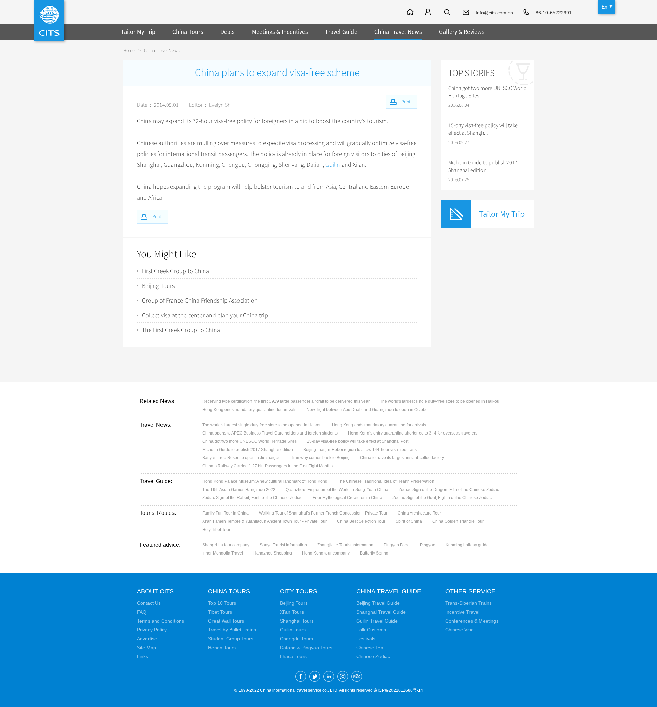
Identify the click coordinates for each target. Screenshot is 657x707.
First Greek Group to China (175, 271)
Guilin (332, 165)
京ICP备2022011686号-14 (398, 690)
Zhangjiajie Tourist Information (345, 545)
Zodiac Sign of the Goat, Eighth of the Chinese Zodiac (442, 497)
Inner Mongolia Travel (222, 553)
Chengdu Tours (296, 638)
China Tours (187, 32)
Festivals (365, 638)
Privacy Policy (152, 629)
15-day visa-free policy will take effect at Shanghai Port (357, 441)
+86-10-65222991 (552, 12)
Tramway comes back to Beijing (320, 457)
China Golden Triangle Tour (458, 521)
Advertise (147, 638)
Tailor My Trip (138, 32)
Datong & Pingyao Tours (306, 647)
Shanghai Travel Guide (381, 612)
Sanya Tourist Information (283, 545)
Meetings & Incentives (280, 32)
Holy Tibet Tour (216, 529)
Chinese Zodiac (373, 656)
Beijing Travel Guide (378, 603)
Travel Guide (341, 32)
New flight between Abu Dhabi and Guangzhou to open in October (368, 409)
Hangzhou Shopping (272, 553)
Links (142, 656)
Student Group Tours (230, 638)
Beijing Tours (158, 286)
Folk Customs (371, 629)
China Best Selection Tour (361, 521)
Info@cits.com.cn (494, 12)
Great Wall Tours (226, 621)
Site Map (146, 647)
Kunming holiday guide (467, 545)
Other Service (470, 591)
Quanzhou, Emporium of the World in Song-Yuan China (337, 489)
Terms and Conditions (160, 621)
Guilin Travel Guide (377, 621)
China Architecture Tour (419, 513)
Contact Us (149, 603)
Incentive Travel (462, 612)
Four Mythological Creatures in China (347, 497)
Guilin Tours (293, 629)
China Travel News (398, 32)
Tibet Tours (220, 612)
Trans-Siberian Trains (468, 603)
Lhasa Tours (293, 656)
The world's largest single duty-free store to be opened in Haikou (439, 401)
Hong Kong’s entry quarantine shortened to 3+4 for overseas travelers (412, 433)
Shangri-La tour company (225, 545)
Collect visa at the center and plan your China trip (205, 315)
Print (156, 216)
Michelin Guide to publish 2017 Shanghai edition (482, 166)
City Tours (298, 591)
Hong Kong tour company (326, 553)
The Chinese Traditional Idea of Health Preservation (386, 481)
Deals (227, 32)
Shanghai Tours (297, 621)
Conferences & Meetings (472, 621)
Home (129, 50)
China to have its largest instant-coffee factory (402, 457)
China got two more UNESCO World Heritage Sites (487, 92)
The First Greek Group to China (181, 330)
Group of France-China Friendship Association (200, 300)
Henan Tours (222, 647)
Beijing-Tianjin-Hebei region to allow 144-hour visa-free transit (361, 449)
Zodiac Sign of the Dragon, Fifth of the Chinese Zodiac (449, 489)
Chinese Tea (369, 647)
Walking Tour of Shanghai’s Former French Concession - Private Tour (323, 513)
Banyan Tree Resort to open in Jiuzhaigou (241, 457)
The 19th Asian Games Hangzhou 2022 (238, 489)
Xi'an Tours (292, 612)
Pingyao (427, 545)
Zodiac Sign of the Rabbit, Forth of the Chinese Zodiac (252, 497)
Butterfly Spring (374, 553)
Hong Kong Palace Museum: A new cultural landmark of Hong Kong (264, 481)
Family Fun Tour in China (225, 513)
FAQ (141, 612)
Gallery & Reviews (462, 32)
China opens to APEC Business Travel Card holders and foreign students (270, 433)
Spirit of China (409, 521)
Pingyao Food (397, 545)
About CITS (155, 591)
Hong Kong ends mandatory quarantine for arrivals (249, 409)
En (604, 7)
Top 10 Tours (222, 603)
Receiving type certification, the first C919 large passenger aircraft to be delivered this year (286, 401)
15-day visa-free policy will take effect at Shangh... (483, 129)
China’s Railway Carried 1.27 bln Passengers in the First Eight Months (267, 466)
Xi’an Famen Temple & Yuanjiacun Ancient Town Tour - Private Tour (264, 521)
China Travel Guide (388, 591)
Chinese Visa (459, 629)
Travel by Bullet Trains (232, 629)
